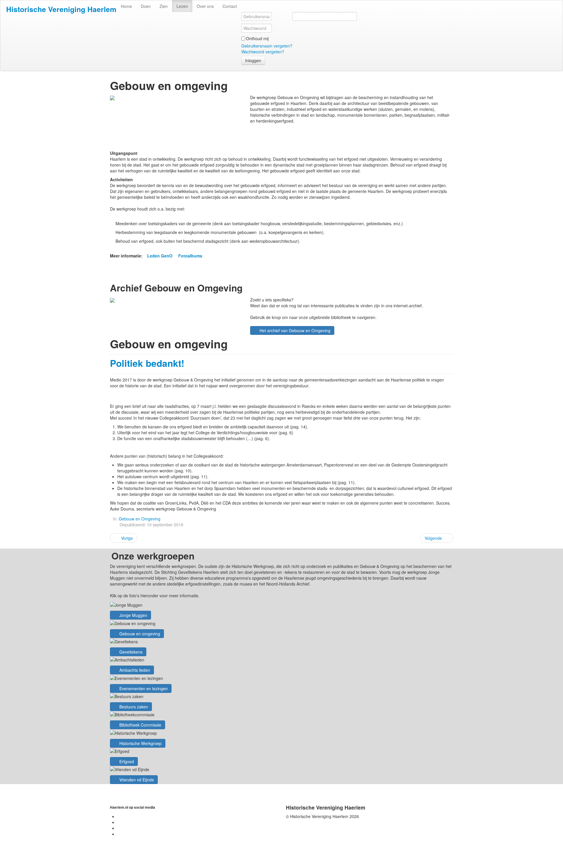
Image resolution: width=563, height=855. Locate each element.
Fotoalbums (190, 256)
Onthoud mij (257, 38)
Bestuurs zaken (133, 707)
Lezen (182, 6)
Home (126, 6)
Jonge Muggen (132, 615)
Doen (146, 6)
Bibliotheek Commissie (139, 725)
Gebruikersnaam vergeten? (266, 46)
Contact (230, 6)
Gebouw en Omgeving (139, 519)
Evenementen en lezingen (143, 688)
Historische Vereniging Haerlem (61, 9)
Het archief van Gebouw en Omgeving (294, 330)
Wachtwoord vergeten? (262, 52)
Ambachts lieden (134, 670)
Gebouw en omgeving (139, 634)
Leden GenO (159, 256)
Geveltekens (130, 652)
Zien (164, 6)
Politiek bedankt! (147, 363)
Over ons (205, 6)
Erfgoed (126, 761)
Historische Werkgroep (140, 743)
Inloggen (253, 60)
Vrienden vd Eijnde (136, 780)
